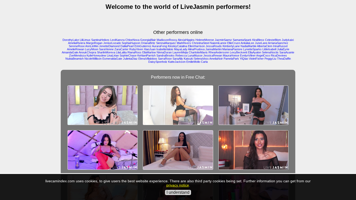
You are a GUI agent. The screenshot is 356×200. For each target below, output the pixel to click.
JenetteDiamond (109, 46)
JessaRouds (214, 46)
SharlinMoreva (106, 52)
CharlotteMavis (198, 52)
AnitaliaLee (247, 43)
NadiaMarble (248, 46)
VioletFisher (256, 58)
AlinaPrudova (196, 49)
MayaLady (180, 49)
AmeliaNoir (216, 58)
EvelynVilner (248, 55)
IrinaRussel (280, 46)
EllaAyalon (254, 52)
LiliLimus (85, 39)
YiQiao (244, 58)
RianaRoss (134, 52)
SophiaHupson (131, 43)
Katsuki (188, 58)
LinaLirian (113, 55)
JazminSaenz (223, 39)
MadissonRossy (167, 39)
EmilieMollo (193, 61)
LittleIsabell (269, 49)
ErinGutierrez (142, 46)
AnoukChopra (87, 52)
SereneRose (77, 46)
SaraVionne (106, 49)
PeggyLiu (270, 58)
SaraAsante (286, 52)
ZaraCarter (121, 49)
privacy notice (177, 185)
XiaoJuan (150, 49)
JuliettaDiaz (130, 58)
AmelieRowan (75, 49)
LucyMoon (91, 49)
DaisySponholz (157, 61)
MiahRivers (184, 43)
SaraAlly (178, 58)
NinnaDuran (164, 52)
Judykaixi (288, 39)
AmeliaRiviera (76, 43)
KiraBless (258, 39)
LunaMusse (195, 55)
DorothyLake (71, 39)
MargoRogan (94, 43)
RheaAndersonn (218, 52)
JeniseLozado (112, 43)
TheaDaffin (284, 58)
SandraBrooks (165, 55)
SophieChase (128, 55)
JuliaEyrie (283, 49)
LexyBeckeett (238, 52)
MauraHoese (231, 55)
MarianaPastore (232, 49)
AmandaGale (70, 52)
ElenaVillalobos (147, 58)
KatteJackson (177, 61)
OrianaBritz (148, 43)
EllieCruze (233, 43)
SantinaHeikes (100, 39)
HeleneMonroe (204, 39)
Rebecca (181, 55)
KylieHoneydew (96, 55)
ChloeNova (132, 39)
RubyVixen (136, 49)
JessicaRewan (212, 55)
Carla (204, 61)
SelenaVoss (201, 58)
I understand (178, 192)
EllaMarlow (149, 52)
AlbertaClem (264, 46)
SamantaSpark (242, 39)
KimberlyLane (231, 46)
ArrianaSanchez (278, 43)
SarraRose (165, 58)
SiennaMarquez (166, 43)
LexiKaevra (117, 39)
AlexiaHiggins (186, 39)
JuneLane (261, 43)
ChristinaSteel (200, 43)
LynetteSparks (252, 49)
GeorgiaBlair (148, 39)
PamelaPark (231, 58)
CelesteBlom (273, 39)
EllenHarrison (196, 46)
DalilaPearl (127, 46)
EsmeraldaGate (112, 58)
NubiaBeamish (74, 58)
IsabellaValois (164, 49)
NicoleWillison (93, 58)
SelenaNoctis (270, 52)
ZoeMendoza (77, 55)
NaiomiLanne (218, 43)
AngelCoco (263, 55)
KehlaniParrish (146, 55)
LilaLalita (121, 52)
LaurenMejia (180, 52)
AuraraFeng (159, 46)
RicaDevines (279, 55)
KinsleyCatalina (177, 46)
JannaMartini (213, 49)
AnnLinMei (91, 46)
